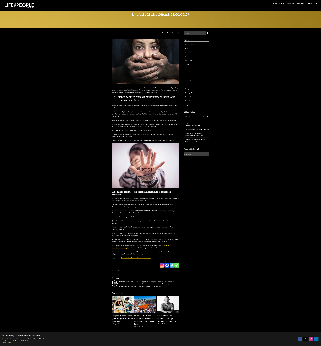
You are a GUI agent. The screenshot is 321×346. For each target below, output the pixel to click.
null (186, 85)
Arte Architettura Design (191, 45)
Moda (186, 69)
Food (186, 57)
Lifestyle (187, 65)
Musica (186, 77)
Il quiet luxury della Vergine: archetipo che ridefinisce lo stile (122, 318)
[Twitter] (172, 265)
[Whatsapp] (176, 265)
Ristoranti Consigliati (191, 61)
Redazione (116, 278)
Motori (186, 73)
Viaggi (186, 105)
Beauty (186, 49)
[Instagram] (162, 265)
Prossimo (174, 33)
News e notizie (115, 271)
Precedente (167, 33)
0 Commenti (124, 324)
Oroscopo (187, 89)
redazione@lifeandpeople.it (13, 337)
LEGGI (12, 342)
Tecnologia (187, 101)
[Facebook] (167, 265)
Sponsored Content (189, 97)
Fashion (187, 53)
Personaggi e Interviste (190, 93)
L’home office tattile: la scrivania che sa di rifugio (197, 129)
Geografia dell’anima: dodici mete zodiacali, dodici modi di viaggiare (167, 318)
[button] (316, 3)
